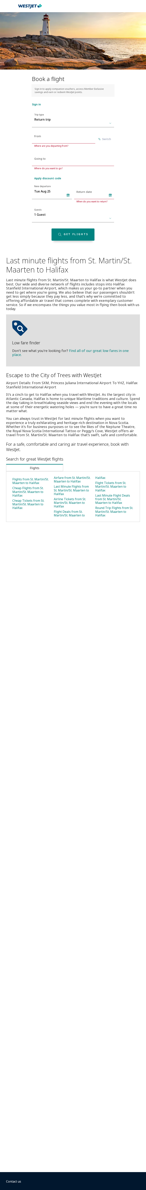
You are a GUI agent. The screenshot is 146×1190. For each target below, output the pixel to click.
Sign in (36, 104)
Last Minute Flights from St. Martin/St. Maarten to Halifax (71, 490)
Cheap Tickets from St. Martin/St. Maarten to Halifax (28, 504)
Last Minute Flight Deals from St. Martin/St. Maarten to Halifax (112, 499)
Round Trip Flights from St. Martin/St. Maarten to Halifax (114, 511)
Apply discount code (47, 178)
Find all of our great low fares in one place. (70, 352)
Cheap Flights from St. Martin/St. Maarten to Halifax (28, 491)
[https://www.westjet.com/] (30, 8)
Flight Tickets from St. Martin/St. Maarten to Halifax (110, 486)
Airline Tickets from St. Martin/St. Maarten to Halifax (70, 502)
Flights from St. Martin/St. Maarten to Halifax (30, 481)
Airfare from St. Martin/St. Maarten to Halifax (72, 479)
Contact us (13, 1181)
